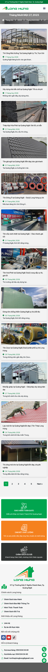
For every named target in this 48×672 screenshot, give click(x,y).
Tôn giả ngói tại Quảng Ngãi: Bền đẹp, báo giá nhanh (23, 161)
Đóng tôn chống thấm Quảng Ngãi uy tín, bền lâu (21, 312)
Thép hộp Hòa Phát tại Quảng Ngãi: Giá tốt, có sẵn (22, 125)
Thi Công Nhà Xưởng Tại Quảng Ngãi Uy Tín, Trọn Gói (23, 53)
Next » (40, 484)
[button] (44, 8)
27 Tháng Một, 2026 (12, 393)
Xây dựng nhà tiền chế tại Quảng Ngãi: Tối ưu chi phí (23, 89)
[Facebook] (3, 637)
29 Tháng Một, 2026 (12, 354)
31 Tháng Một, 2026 (12, 129)
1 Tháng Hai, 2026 (11, 57)
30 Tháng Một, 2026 (12, 279)
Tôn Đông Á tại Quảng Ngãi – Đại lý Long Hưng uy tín (23, 198)
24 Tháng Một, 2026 (12, 432)
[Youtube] (8, 637)
